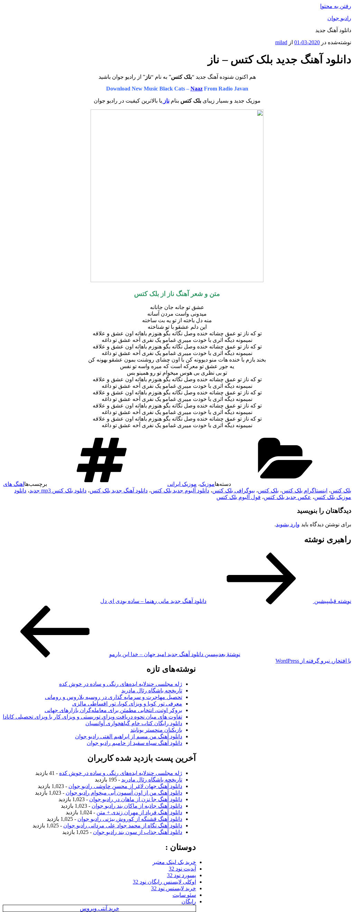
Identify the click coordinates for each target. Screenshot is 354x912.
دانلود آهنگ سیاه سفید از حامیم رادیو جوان (134, 743)
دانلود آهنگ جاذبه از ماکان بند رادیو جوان (137, 806)
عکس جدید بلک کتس (287, 497)
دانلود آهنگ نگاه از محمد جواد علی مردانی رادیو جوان (122, 825)
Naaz (196, 89)
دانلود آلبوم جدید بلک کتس (180, 490)
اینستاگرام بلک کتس (304, 490)
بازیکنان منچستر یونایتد (156, 730)
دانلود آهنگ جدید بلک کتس (119, 490)
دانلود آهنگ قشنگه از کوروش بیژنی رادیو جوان (129, 819)
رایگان (188, 901)
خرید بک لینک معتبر (174, 862)
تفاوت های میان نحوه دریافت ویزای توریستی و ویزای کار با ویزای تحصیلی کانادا (92, 717)
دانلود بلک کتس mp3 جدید (57, 490)
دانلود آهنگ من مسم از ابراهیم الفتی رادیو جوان (128, 736)
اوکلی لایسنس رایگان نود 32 (164, 882)
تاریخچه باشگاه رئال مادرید (151, 690)
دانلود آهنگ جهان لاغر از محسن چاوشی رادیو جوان (125, 786)
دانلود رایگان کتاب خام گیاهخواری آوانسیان (133, 723)
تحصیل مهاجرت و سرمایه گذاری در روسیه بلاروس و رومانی (113, 697)
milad (281, 42)
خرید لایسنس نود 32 (173, 888)
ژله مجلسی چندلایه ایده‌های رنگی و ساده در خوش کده (120, 684)
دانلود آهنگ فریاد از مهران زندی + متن (139, 812)
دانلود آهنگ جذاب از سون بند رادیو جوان (137, 832)
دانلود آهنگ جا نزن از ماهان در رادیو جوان (135, 799)
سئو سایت (184, 895)
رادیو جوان (339, 18)
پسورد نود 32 (181, 875)
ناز (165, 101)
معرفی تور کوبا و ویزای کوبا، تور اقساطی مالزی (127, 704)
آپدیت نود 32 (182, 869)
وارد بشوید (288, 524)
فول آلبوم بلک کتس (238, 497)
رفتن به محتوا (335, 6)
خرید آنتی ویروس (99, 908)
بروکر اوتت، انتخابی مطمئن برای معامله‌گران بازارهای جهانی (113, 710)
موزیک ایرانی (182, 484)
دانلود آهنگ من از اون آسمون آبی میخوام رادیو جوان (124, 793)
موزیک (207, 484)
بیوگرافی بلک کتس (233, 490)
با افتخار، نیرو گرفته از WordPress (313, 661)
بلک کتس (268, 490)
